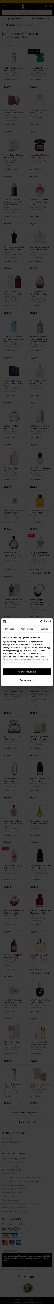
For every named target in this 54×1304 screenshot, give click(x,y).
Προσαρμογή (25, 680)
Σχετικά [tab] (44, 629)
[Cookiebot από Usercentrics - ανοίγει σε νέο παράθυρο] (40, 621)
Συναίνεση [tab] (9, 629)
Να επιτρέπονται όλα (27, 672)
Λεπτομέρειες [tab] (27, 629)
